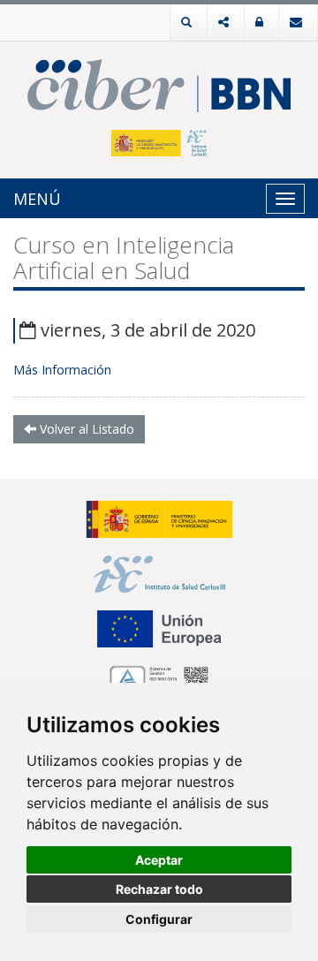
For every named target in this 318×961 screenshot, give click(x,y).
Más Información (62, 369)
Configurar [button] (159, 919)
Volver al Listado (85, 428)
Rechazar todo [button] (159, 889)
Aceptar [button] (159, 859)
